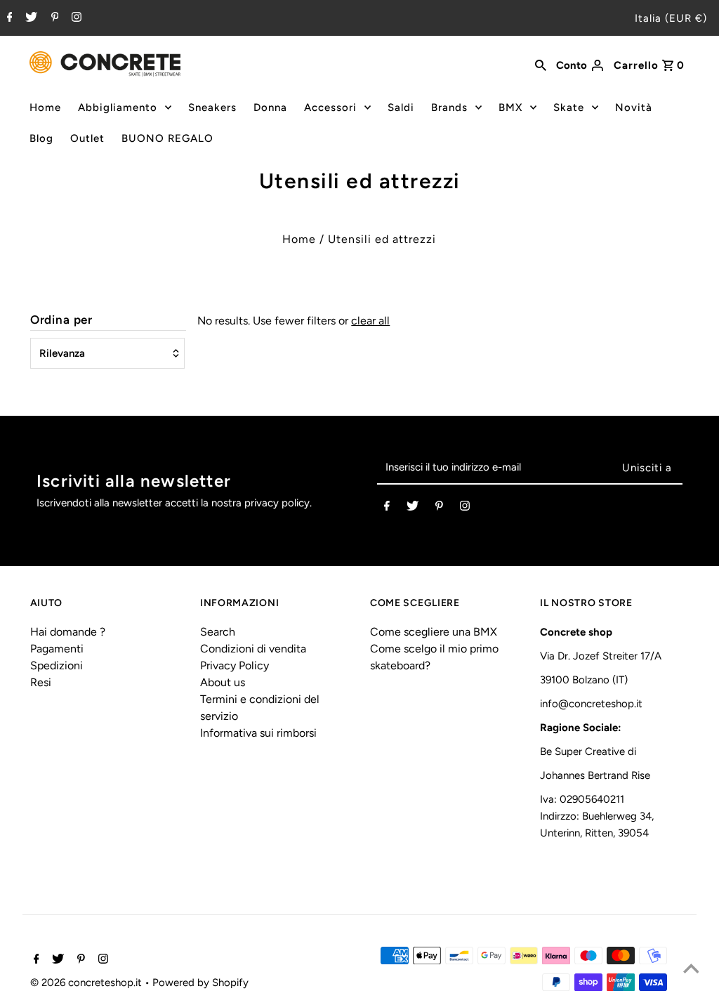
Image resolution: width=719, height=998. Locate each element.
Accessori (330, 107)
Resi (40, 682)
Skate (568, 107)
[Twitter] (29, 18)
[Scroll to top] (691, 970)
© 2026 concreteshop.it (87, 982)
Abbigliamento (117, 107)
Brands (449, 107)
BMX (510, 107)
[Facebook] (8, 18)
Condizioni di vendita (253, 648)
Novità (633, 107)
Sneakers (212, 107)
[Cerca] (541, 64)
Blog (41, 138)
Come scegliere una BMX (433, 631)
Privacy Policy (234, 665)
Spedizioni (56, 665)
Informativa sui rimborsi (258, 733)
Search (217, 631)
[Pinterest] (53, 18)
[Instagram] (74, 18)
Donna (270, 107)
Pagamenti (57, 648)
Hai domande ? (67, 631)
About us (222, 682)
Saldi (401, 107)
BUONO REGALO (167, 138)
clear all (370, 320)
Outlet (87, 138)
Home (45, 107)
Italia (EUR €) (671, 18)
